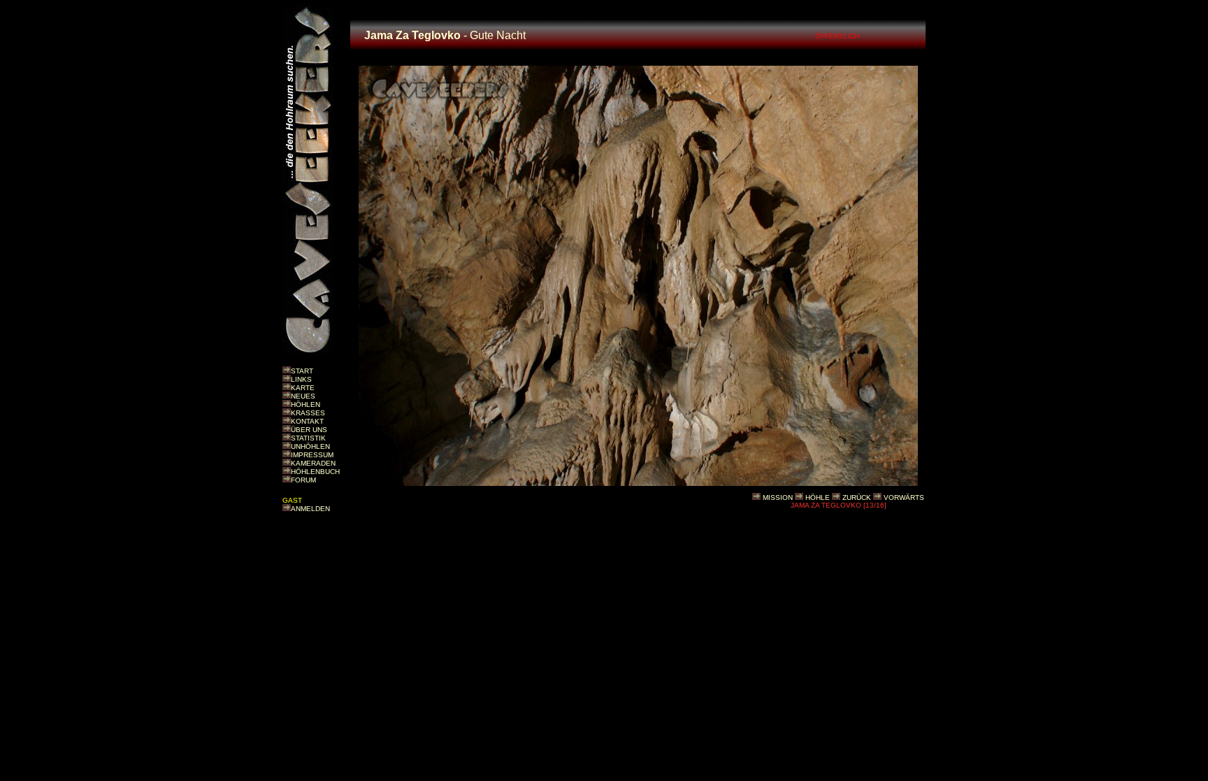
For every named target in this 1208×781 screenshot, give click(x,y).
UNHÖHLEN (310, 446)
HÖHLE (817, 497)
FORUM (303, 480)
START (302, 371)
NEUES (303, 396)
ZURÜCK (856, 497)
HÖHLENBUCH (315, 471)
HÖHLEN (305, 404)
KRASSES (308, 413)
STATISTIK (308, 438)
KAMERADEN (313, 463)
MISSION (778, 497)
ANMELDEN (310, 509)
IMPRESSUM (312, 455)
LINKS (301, 379)
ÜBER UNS (309, 430)
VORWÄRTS (904, 497)
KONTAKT (307, 421)
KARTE (303, 388)
